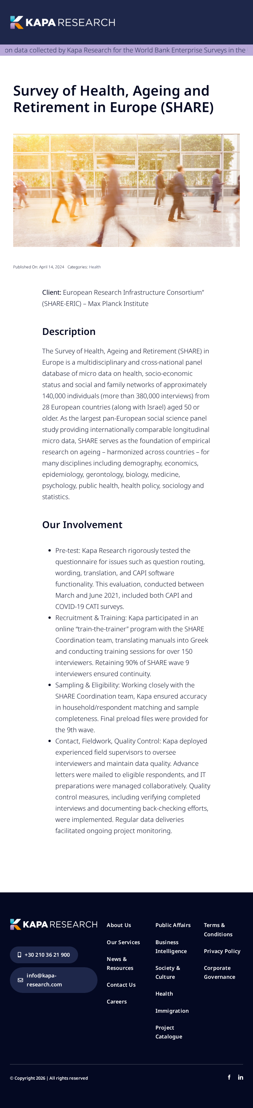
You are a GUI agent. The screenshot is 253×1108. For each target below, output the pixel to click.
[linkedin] (240, 1077)
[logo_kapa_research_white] (62, 19)
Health (95, 267)
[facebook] (229, 1077)
